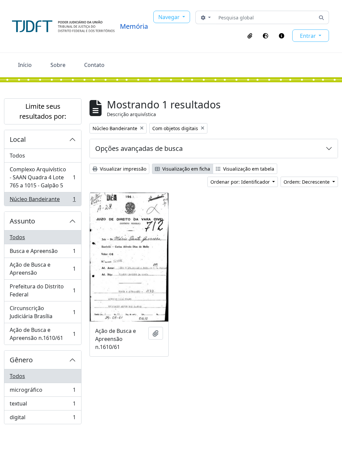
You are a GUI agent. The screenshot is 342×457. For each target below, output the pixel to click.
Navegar (169, 17)
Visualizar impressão (122, 169)
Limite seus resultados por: (42, 111)
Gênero (21, 359)
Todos (17, 155)
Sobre (57, 65)
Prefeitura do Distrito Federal (42, 290)
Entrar (308, 35)
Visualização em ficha (185, 169)
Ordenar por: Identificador (240, 182)
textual (42, 405)
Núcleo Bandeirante (42, 200)
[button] (250, 35)
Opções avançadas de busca (139, 148)
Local (18, 139)
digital (42, 419)
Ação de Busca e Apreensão (42, 268)
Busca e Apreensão (42, 252)
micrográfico (42, 391)
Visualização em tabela (248, 169)
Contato (94, 65)
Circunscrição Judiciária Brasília (42, 312)
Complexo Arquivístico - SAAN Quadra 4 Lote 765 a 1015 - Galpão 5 (42, 177)
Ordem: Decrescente (307, 182)
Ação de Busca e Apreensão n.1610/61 (42, 334)
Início (25, 65)
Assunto (22, 220)
